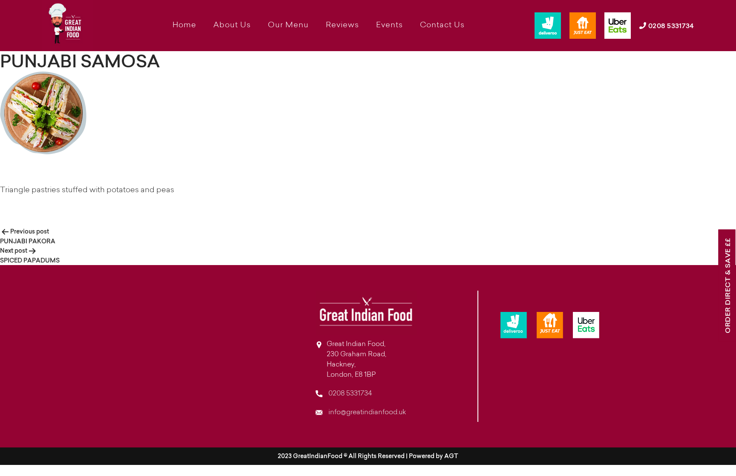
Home (184, 25)
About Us (232, 25)
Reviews (342, 25)
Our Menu (288, 25)
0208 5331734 (670, 25)
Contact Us (442, 25)
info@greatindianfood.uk (366, 412)
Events (389, 25)
